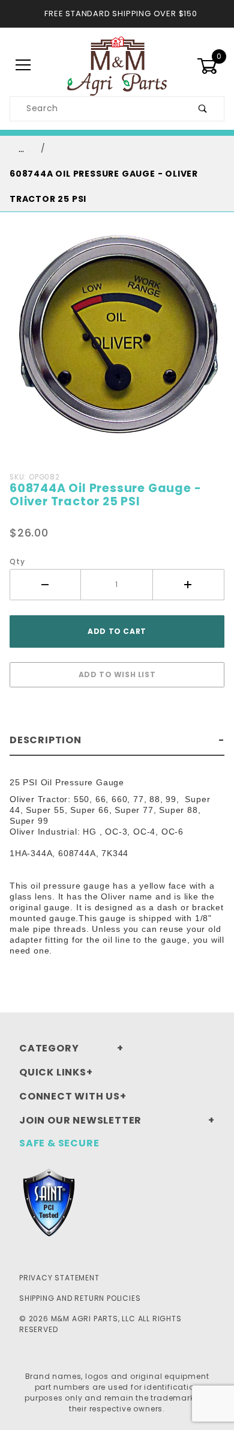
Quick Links (52, 1072)
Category (49, 1048)
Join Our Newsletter (80, 1120)
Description (46, 740)
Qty (17, 561)
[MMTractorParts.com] (117, 65)
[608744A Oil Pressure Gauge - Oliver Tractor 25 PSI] (117, 344)
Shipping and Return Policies (79, 1298)
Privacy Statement (59, 1278)
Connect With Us (69, 1096)
